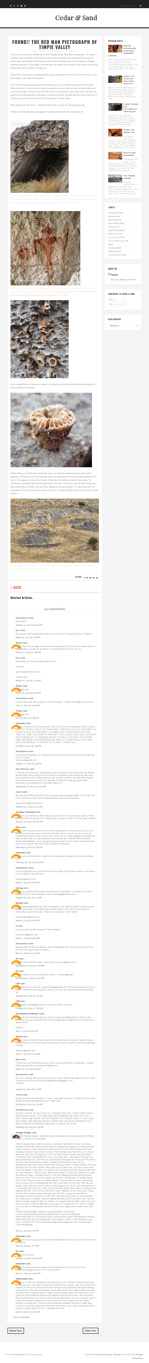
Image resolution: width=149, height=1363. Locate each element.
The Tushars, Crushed (129, 177)
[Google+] (94, 578)
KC (17, 959)
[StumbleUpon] (97, 578)
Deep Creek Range (116, 223)
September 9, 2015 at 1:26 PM (30, 966)
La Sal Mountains (116, 237)
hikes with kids (115, 234)
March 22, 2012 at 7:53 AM (28, 680)
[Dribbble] (19, 5)
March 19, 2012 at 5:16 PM (28, 637)
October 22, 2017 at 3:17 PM (29, 1104)
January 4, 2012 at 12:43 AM (29, 625)
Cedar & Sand (76, 17)
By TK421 (58, 51)
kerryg (19, 888)
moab (110, 244)
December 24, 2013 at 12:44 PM (31, 786)
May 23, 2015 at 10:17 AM (28, 953)
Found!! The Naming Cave (129, 131)
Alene (19, 1036)
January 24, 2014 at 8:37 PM (29, 822)
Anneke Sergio (23, 1133)
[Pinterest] (26, 5)
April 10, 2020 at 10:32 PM (28, 1273)
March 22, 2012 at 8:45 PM (28, 693)
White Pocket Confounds (129, 154)
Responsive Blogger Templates (108, 1354)
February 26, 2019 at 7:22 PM (29, 1127)
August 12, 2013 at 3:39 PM (28, 764)
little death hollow (118, 241)
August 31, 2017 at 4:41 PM (28, 1089)
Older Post (90, 1331)
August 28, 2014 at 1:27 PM (29, 898)
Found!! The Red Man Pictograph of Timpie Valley (130, 108)
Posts (114, 300)
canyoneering (115, 220)
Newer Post (16, 1331)
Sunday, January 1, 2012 (41, 51)
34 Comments (71, 51)
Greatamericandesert (27, 1014)
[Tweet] (87, 578)
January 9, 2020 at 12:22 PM (29, 1258)
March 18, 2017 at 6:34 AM (28, 1069)
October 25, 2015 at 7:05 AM (29, 996)
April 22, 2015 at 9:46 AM (28, 938)
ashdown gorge (115, 213)
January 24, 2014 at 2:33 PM (29, 807)
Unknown (20, 723)
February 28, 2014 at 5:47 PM (30, 862)
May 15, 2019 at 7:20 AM (27, 1231)
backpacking (114, 216)
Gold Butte (113, 227)
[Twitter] (11, 5)
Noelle (19, 903)
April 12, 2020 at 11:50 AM (28, 1312)
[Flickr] (22, 5)
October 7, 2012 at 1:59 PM (28, 746)
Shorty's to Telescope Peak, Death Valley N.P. (129, 80)
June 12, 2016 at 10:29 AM (28, 1054)
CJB (18, 983)
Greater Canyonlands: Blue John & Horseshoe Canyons (122, 51)
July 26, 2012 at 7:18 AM (27, 718)
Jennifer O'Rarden (25, 812)
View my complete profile (123, 280)
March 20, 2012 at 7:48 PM (28, 652)
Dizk (18, 827)
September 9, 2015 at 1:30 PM (30, 978)
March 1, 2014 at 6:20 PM (28, 882)
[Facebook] (15, 5)
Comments (116, 304)
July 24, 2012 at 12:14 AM (28, 705)
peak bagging (114, 251)
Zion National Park (117, 255)
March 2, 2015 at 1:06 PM (27, 920)
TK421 (19, 643)
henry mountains (116, 230)
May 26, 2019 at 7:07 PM (27, 1246)
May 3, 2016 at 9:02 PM (27, 1031)
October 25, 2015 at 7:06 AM (29, 1008)
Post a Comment (21, 1317)
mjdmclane (22, 1279)
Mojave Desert (115, 248)
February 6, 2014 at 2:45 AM (29, 847)
